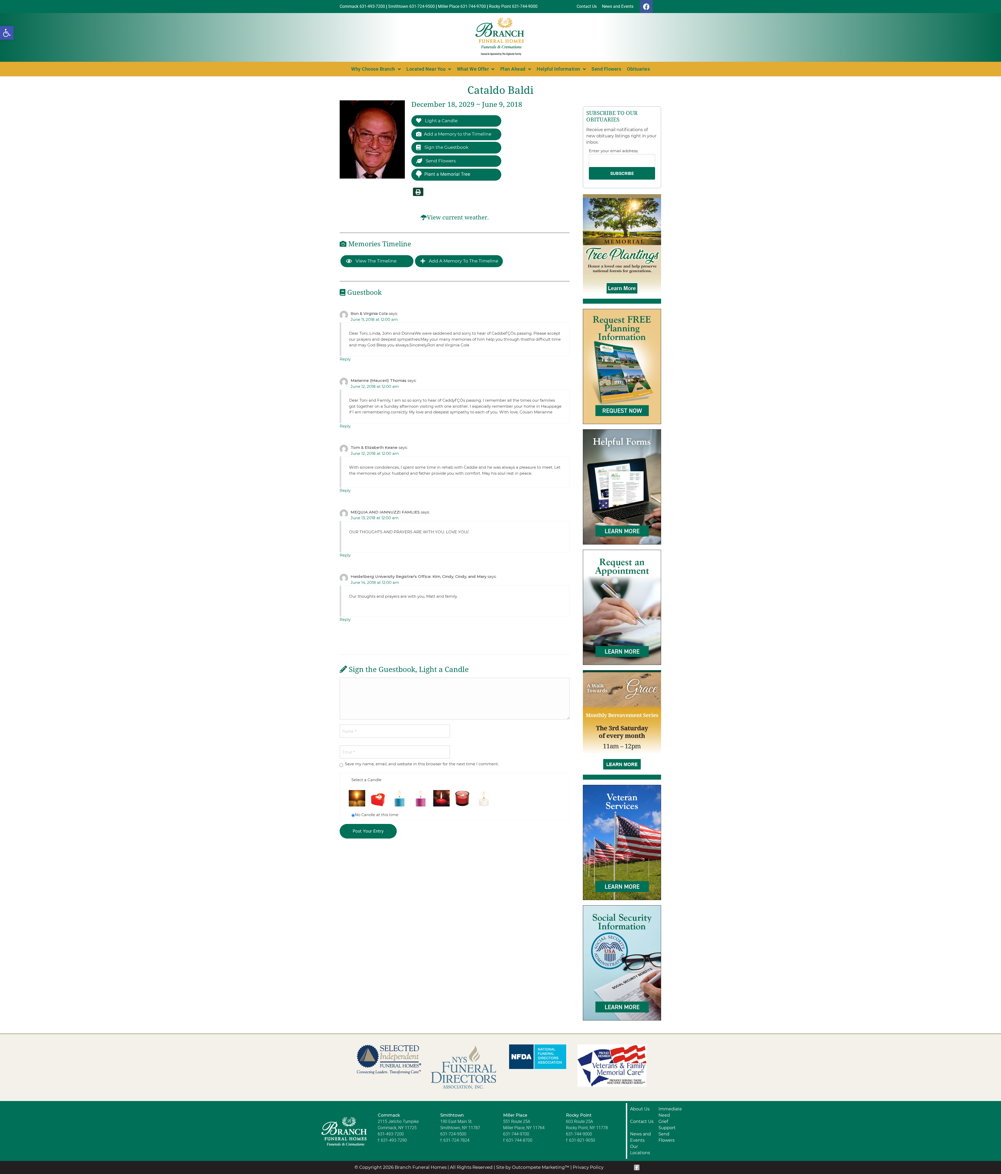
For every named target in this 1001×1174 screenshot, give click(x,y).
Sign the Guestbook (445, 147)
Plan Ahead (513, 69)
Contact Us (642, 1121)
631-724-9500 (453, 1134)
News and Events (640, 1137)
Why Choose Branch (373, 69)
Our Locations (640, 1149)
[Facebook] (646, 6)
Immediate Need (670, 1112)
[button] (7, 33)
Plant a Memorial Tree (447, 174)
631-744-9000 (579, 1134)
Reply (345, 359)
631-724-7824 (456, 1140)
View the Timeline (375, 261)
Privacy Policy (588, 1167)
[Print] (418, 192)
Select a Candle (366, 779)
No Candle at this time (376, 814)
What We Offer (473, 69)
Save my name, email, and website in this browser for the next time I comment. (422, 763)
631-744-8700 (519, 1140)
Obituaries (638, 69)
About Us (640, 1108)
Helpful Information (558, 69)
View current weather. (458, 217)
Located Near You (425, 69)
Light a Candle (440, 120)
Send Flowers (606, 69)
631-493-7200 (391, 1134)
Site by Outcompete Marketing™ (532, 1167)
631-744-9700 (516, 1134)
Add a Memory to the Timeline (457, 134)
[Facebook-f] (637, 1167)
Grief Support (667, 1124)
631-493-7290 (394, 1140)
